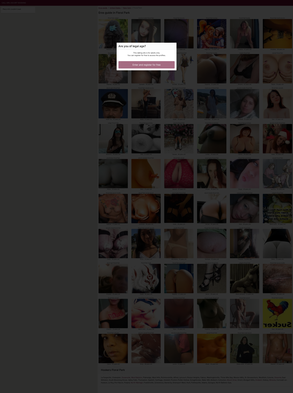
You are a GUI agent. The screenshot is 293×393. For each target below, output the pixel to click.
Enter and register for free (147, 64)
